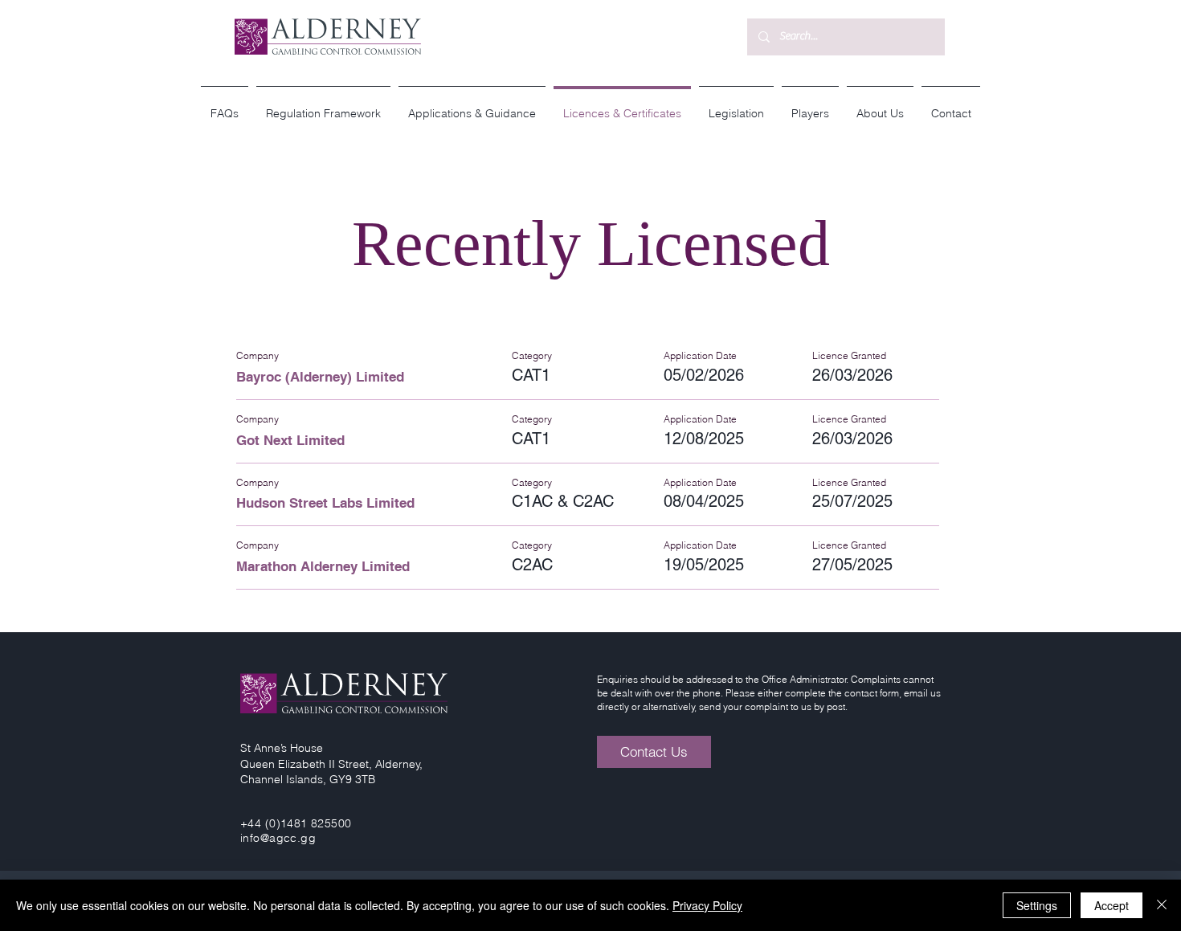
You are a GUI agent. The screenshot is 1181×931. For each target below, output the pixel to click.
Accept (1111, 905)
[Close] (1161, 905)
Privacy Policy (707, 905)
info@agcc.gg (278, 838)
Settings (1036, 905)
